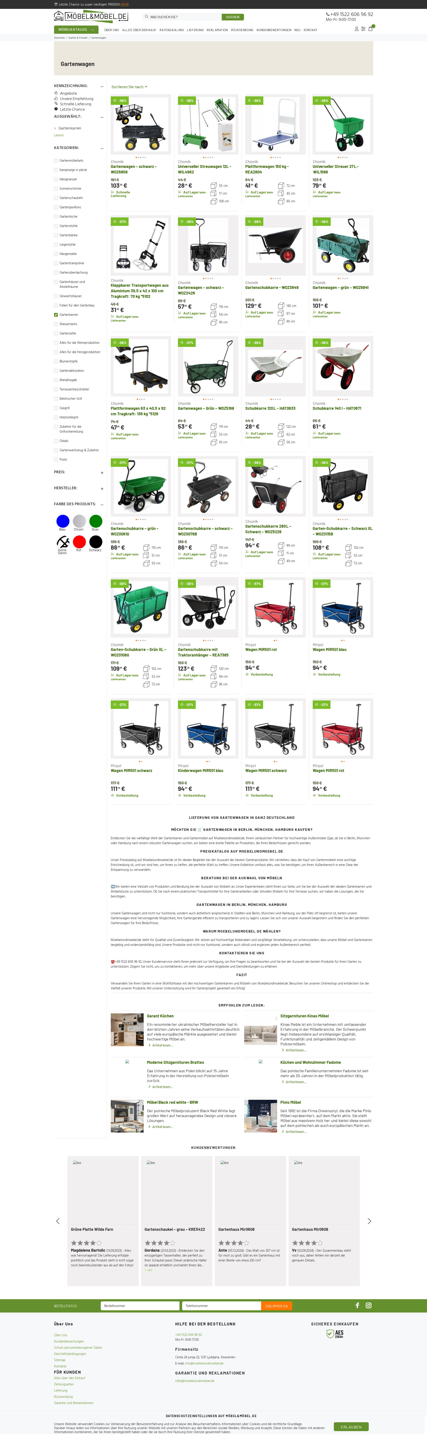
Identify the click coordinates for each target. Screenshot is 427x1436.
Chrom (78, 529)
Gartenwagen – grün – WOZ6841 (341, 287)
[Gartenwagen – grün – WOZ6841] (343, 245)
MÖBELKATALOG (72, 30)
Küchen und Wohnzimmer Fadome (310, 1062)
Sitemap (59, 1360)
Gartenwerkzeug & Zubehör (79, 450)
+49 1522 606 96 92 (351, 14)
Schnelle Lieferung (75, 104)
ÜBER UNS (111, 30)
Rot (78, 550)
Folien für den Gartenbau (77, 305)
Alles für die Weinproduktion (80, 342)
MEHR (125, 4)
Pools (63, 459)
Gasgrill (65, 408)
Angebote (68, 93)
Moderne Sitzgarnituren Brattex (175, 1062)
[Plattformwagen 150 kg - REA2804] (275, 124)
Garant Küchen (160, 1015)
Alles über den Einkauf (69, 1378)
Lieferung (60, 1390)
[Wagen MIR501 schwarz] (141, 728)
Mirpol (250, 644)
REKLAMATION (217, 30)
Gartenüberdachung (74, 272)
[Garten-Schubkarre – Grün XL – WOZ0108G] (141, 607)
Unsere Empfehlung (76, 99)
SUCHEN (233, 17)
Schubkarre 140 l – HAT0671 (337, 408)
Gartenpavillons (70, 207)
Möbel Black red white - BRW (172, 1102)
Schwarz (95, 550)
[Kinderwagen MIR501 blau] (208, 728)
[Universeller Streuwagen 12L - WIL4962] (208, 124)
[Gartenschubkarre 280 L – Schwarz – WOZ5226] (275, 486)
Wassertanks (68, 324)
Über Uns (60, 1335)
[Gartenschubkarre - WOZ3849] (275, 245)
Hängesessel (68, 179)
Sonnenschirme (70, 188)
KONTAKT (311, 30)
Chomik (117, 161)
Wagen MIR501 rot (261, 649)
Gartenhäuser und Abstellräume (72, 284)
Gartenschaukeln (71, 198)
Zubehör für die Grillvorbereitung (71, 429)
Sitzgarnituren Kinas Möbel (304, 1015)
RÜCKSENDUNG (242, 30)
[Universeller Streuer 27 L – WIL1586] (343, 124)
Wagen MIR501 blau (329, 649)
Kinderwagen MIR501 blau (200, 770)
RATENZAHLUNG (172, 30)
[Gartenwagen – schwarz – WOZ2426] (208, 245)
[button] (118, 124)
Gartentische (68, 216)
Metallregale (68, 380)
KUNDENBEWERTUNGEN (274, 30)
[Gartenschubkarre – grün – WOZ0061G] (141, 486)
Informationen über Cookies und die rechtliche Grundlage (262, 1424)
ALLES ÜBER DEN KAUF (139, 30)
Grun (95, 529)
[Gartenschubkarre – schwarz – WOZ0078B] (208, 486)
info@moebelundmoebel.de (204, 1363)
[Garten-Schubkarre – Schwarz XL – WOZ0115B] (343, 486)
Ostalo (64, 441)
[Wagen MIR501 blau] (343, 607)
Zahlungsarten (64, 1384)
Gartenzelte (68, 333)
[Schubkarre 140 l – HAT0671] (343, 366)
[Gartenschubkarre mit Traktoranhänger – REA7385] (208, 607)
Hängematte (68, 254)
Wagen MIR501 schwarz (131, 770)
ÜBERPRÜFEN (277, 1306)
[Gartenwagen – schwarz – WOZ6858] (141, 124)
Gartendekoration (72, 370)
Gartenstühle (69, 226)
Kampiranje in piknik (73, 170)
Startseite (59, 38)
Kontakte (60, 1366)
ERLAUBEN (351, 1426)
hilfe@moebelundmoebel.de (194, 1381)
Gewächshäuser (71, 296)
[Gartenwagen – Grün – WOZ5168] (208, 366)
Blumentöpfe (69, 361)
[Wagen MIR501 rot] (275, 607)
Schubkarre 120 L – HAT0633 (270, 408)
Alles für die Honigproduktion (80, 352)
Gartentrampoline (72, 263)
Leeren (59, 135)
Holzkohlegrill (69, 417)
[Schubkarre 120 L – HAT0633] (275, 366)
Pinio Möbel (290, 1102)
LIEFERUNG (195, 30)
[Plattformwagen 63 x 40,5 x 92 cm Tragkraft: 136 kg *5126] (141, 366)
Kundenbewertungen (69, 1341)
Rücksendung (63, 1397)
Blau (62, 529)
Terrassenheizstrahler (74, 389)
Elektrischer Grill (71, 398)
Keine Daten (62, 551)
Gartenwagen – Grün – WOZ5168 (206, 408)
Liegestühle (68, 244)
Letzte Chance (72, 109)
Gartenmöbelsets (71, 160)
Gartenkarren (69, 128)
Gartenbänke (69, 235)
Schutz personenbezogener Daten (78, 1347)
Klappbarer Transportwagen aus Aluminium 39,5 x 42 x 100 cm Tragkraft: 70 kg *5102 (140, 291)
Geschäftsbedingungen (70, 1354)
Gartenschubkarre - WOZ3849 (272, 287)
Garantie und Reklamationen (73, 1403)
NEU (297, 30)
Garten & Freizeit (77, 38)
